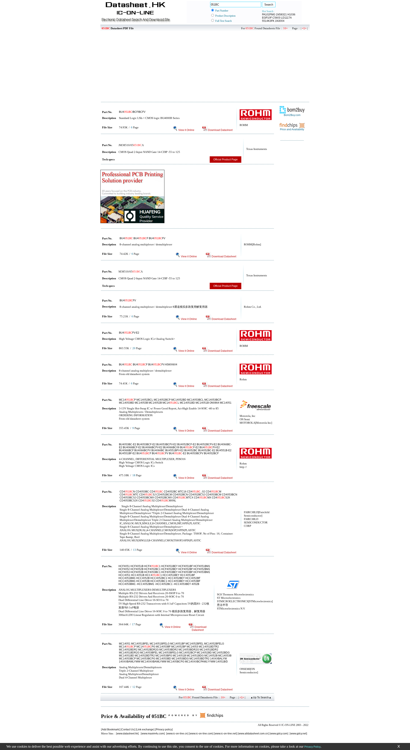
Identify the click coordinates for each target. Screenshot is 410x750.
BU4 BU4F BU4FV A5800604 (148, 364)
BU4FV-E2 (129, 332)
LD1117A (286, 17)
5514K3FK (268, 20)
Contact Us (127, 729)
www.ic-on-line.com (201, 733)
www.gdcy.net (298, 733)
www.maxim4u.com (153, 733)
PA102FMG (268, 14)
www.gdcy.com (278, 733)
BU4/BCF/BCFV (132, 111)
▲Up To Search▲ (260, 697)
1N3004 (279, 20)
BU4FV (128, 300)
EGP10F (267, 17)
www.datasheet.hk (127, 733)
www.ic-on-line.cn (177, 733)
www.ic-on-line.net (225, 733)
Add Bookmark (110, 729)
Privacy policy (164, 729)
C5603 (276, 17)
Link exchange (145, 729)
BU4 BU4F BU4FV (142, 238)
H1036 (291, 14)
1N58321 (281, 14)
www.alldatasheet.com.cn (253, 733)
